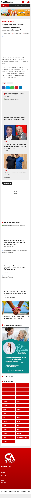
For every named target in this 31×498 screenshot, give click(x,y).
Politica (12, 21)
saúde (4, 437)
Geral (18, 405)
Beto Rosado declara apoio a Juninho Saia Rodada (15, 173)
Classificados (6, 393)
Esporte (18, 397)
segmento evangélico (22, 437)
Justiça (4, 413)
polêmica (5, 425)
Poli (18, 425)
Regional (19, 433)
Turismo (5, 441)
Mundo (18, 421)
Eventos (5, 405)
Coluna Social (20, 393)
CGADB (4, 389)
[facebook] (3, 87)
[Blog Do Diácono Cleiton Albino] (7, 3)
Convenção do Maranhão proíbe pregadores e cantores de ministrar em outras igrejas (14, 267)
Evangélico (5, 401)
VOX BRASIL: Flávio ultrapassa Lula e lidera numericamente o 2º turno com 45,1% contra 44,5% (15, 146)
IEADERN (19, 409)
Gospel (4, 409)
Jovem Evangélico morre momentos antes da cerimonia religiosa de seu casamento (15, 293)
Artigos (4, 385)
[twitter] (8, 87)
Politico (5, 433)
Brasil (5, 115)
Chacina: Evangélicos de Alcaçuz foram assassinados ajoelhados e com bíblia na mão (14, 242)
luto (4, 417)
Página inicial (5, 21)
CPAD (4, 397)
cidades (19, 389)
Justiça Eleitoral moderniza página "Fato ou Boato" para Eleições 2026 (14, 118)
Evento (18, 401)
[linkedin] (20, 87)
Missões (5, 421)
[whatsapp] (12, 87)
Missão (18, 417)
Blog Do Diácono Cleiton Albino (23, 491)
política (18, 429)
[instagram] (5, 469)
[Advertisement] (11, 209)
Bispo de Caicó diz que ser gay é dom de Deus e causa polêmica (14, 317)
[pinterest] (16, 87)
